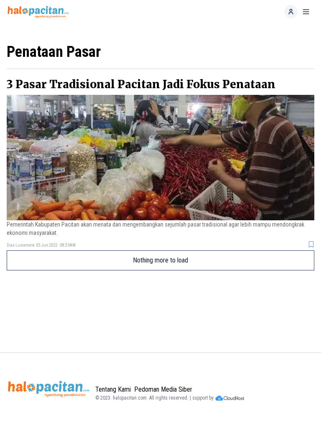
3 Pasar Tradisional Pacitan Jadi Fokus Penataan (141, 84)
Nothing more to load (160, 260)
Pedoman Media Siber (163, 389)
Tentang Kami (113, 389)
